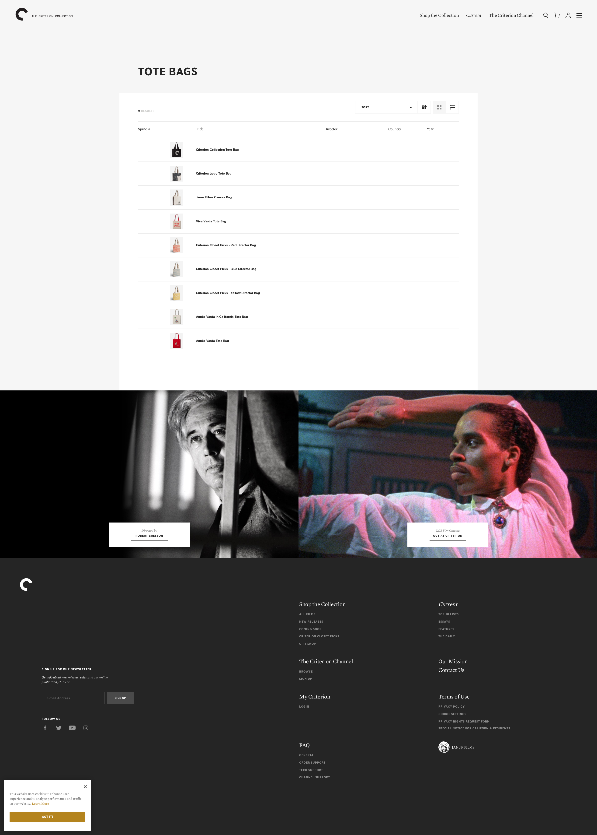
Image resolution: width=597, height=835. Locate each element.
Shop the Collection (439, 15)
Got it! (47, 816)
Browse (306, 671)
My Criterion (314, 696)
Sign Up (305, 679)
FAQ (304, 745)
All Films (307, 614)
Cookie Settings (452, 714)
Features (446, 629)
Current (473, 15)
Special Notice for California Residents (474, 728)
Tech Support (311, 770)
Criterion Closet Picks (319, 636)
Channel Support (314, 777)
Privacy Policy (451, 706)
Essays (444, 621)
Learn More (40, 803)
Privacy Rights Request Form (464, 721)
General (306, 755)
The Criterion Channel (511, 15)
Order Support (312, 762)
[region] (47, 805)
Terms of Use (453, 696)
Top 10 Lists (448, 614)
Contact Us (451, 670)
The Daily (446, 636)
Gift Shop (307, 644)
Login (304, 706)
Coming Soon (310, 629)
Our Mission (453, 661)
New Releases (311, 621)
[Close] (85, 787)
